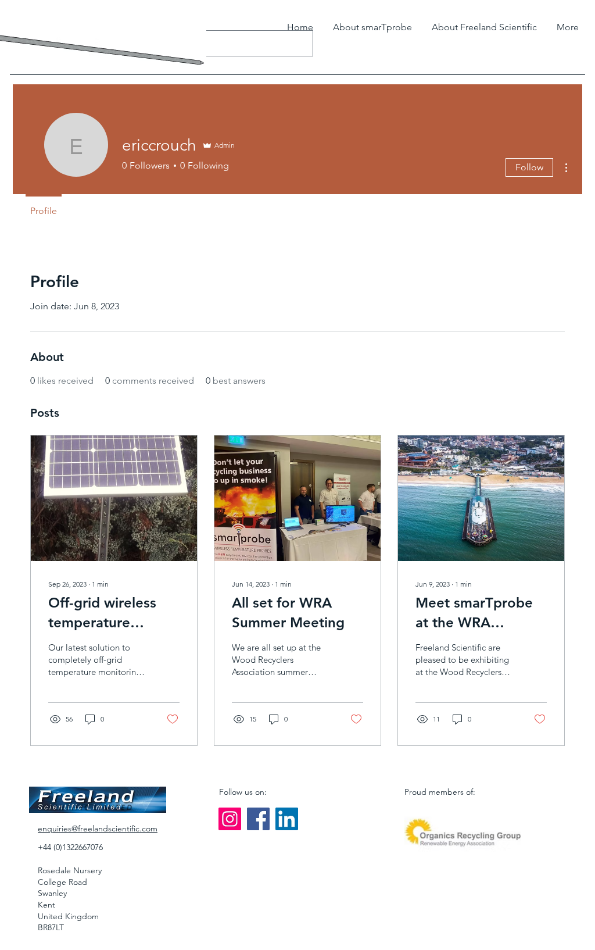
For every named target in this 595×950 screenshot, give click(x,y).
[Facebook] (258, 819)
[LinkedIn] (286, 819)
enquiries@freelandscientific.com (97, 828)
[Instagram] (229, 819)
